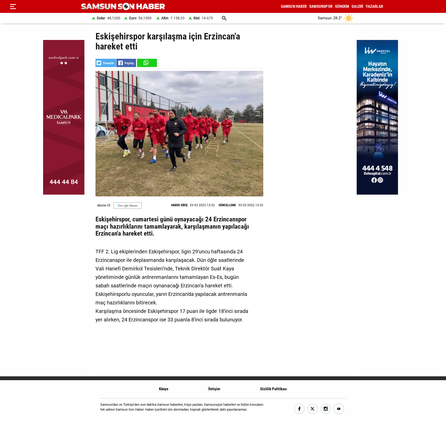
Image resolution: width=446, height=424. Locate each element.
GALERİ (357, 6)
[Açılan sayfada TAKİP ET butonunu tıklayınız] (128, 205)
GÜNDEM (342, 6)
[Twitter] (312, 409)
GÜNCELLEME (227, 205)
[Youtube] (339, 409)
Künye (163, 389)
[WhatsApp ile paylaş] (146, 63)
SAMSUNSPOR (320, 6)
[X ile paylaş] (105, 63)
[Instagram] (326, 409)
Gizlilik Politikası (273, 389)
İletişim (214, 389)
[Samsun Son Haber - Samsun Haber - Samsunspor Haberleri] (123, 6)
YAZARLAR (374, 6)
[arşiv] (224, 18)
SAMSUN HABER (294, 6)
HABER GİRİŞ (179, 205)
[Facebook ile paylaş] (126, 63)
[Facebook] (299, 409)
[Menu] (12, 6)
